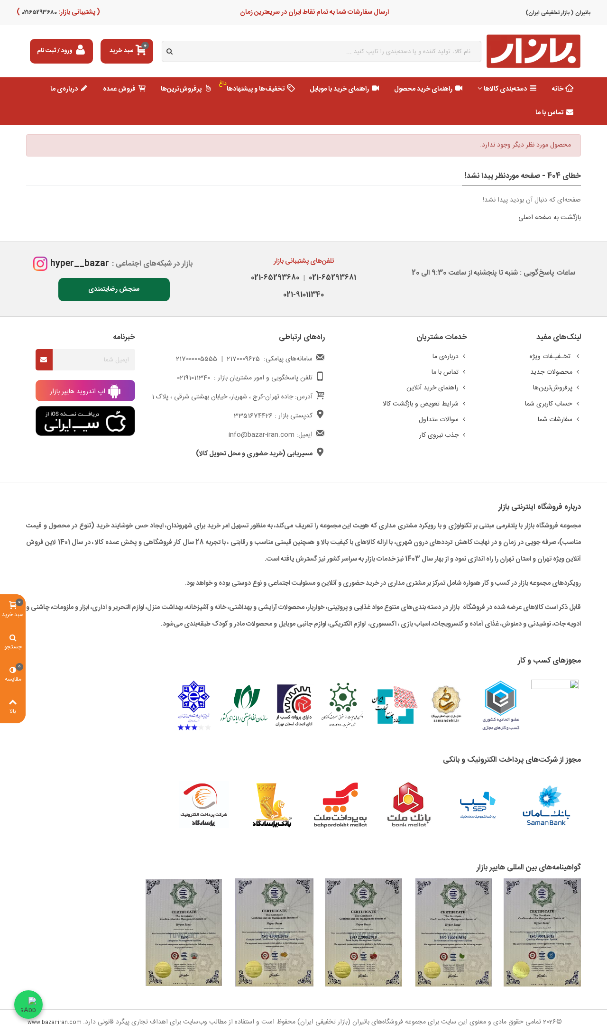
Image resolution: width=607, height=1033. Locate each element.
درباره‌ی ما (64, 89)
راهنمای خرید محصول (423, 89)
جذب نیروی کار (439, 435)
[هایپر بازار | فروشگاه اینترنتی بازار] (533, 51)
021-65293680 (275, 278)
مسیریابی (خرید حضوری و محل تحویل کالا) (254, 454)
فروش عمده (119, 89)
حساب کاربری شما (548, 404)
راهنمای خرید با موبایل (339, 89)
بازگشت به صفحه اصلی (549, 217)
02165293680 (38, 12)
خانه (557, 89)
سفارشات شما (555, 419)
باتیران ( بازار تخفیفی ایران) (557, 13)
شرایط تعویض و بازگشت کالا (421, 404)
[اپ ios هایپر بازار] (85, 421)
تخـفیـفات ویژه (551, 356)
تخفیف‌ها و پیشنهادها (252, 87)
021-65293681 (330, 278)
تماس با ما (549, 113)
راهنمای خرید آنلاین (432, 388)
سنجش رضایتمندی (113, 289)
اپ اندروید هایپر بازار (78, 391)
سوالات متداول (439, 419)
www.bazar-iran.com (55, 1022)
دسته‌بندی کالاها (505, 89)
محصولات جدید (551, 372)
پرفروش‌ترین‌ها (181, 89)
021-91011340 (303, 295)
